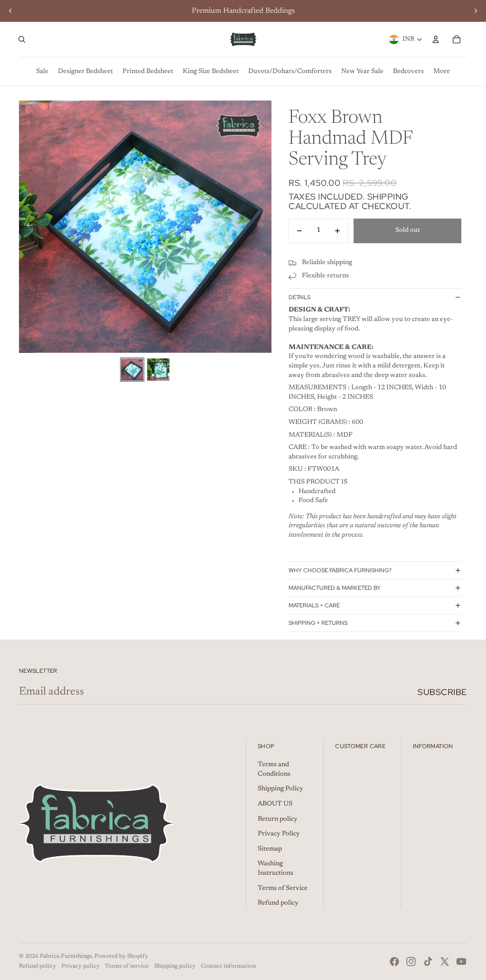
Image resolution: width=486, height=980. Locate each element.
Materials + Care (314, 605)
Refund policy (278, 903)
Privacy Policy (279, 834)
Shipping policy (175, 966)
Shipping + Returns (318, 623)
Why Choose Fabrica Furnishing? (340, 570)
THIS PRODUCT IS (318, 482)
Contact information (228, 966)
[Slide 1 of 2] (132, 369)
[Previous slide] (10, 10)
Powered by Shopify (121, 956)
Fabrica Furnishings (66, 956)
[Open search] (21, 39)
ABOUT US (275, 804)
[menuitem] (42, 71)
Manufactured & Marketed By (335, 588)
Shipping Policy (280, 789)
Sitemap (270, 849)
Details (299, 297)
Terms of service (127, 966)
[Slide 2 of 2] (158, 369)
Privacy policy (80, 966)
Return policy (278, 819)
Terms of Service (283, 888)
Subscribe (442, 692)
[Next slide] (475, 10)
